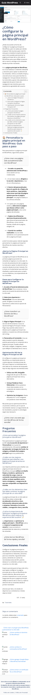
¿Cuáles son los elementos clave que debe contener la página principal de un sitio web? (16, 121)
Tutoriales (8, 602)
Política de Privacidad (22, 692)
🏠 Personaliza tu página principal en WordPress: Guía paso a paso (15, 95)
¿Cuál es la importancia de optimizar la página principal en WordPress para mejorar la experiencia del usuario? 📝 (15, 128)
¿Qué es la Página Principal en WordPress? (15, 98)
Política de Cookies (8, 692)
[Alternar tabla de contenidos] (25, 91)
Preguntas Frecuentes (11, 109)
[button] (20, 2)
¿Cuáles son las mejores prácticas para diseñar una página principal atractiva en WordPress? (16, 116)
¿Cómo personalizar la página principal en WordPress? (15, 111)
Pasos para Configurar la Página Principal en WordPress (16, 102)
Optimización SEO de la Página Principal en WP (15, 106)
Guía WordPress (10, 2)
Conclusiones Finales (11, 133)
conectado (20, 615)
